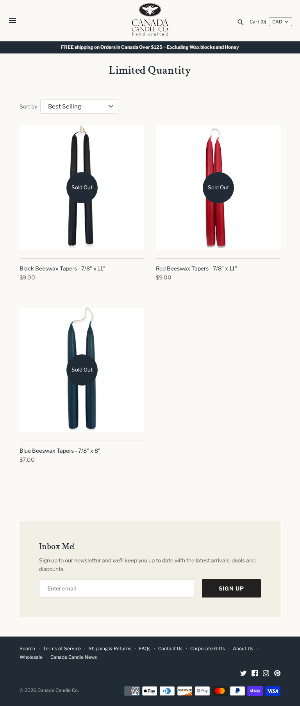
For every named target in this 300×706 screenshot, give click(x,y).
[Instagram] (266, 674)
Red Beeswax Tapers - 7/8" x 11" (196, 268)
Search (27, 648)
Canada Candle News (73, 657)
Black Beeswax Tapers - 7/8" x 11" (62, 268)
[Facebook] (255, 674)
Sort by (28, 106)
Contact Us (170, 648)
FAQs (144, 648)
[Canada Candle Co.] (150, 20)
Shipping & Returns (110, 648)
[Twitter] (243, 674)
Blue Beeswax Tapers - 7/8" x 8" (60, 450)
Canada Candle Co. (58, 690)
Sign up (231, 588)
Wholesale (31, 657)
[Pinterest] (277, 674)
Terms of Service (62, 648)
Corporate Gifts (207, 648)
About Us (243, 648)
